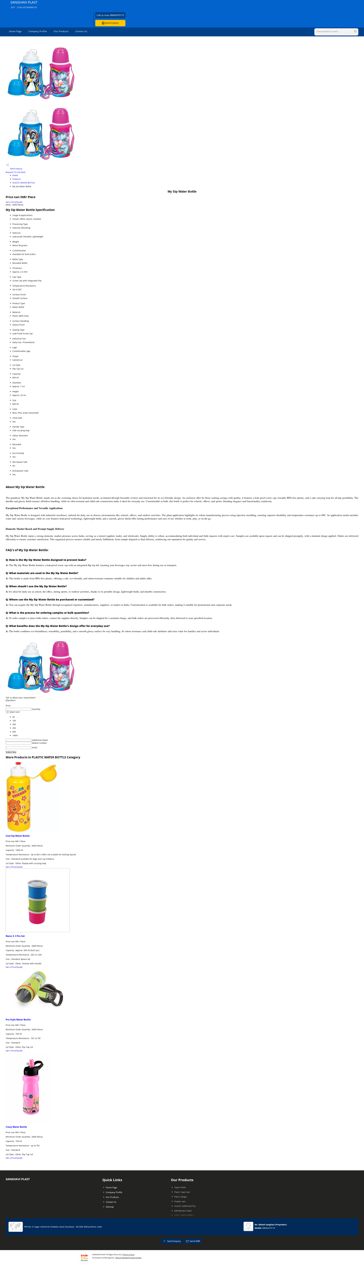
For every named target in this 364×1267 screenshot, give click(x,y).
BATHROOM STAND (183, 1210)
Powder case (180, 1201)
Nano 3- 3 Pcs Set (15, 936)
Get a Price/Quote (14, 202)
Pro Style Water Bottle (18, 1019)
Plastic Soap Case (182, 1192)
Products (16, 179)
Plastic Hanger (180, 1196)
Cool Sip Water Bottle (18, 835)
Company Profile (37, 31)
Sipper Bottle (180, 1187)
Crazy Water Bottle (16, 1126)
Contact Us (81, 31)
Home (15, 175)
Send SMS (195, 1241)
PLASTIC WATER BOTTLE (23, 182)
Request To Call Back (15, 172)
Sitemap (110, 1206)
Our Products (61, 31)
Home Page (15, 31)
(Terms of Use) (128, 1254)
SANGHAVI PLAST (23, 4)
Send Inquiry (112, 22)
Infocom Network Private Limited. (128, 1257)
